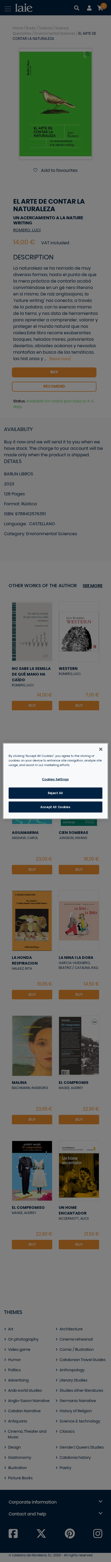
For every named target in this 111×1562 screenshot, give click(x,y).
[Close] (101, 749)
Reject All (55, 792)
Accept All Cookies (55, 806)
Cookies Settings (55, 779)
